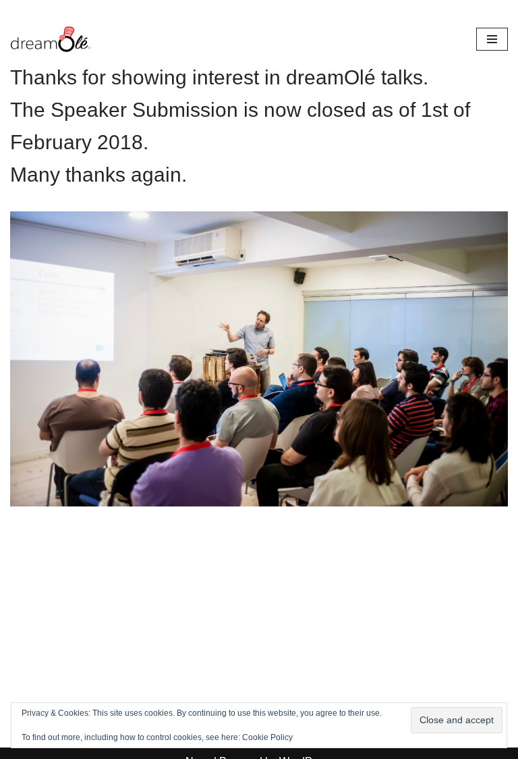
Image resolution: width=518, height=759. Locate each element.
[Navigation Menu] (492, 39)
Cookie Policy (267, 737)
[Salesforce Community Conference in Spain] (50, 39)
